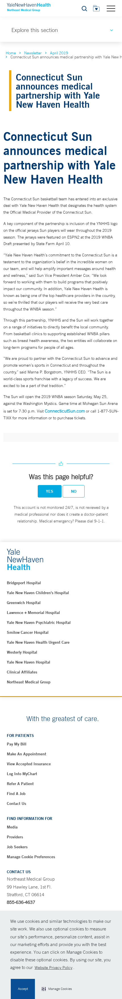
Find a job (16, 793)
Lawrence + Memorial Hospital (33, 612)
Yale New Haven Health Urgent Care (38, 642)
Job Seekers (17, 846)
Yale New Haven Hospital (28, 662)
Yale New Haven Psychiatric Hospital (39, 622)
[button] (57, 989)
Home (11, 53)
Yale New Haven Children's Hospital (38, 592)
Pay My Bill (16, 744)
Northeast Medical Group (29, 682)
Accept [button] (23, 989)
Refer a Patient (20, 783)
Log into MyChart (22, 773)
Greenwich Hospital (24, 602)
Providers (15, 836)
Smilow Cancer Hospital (28, 632)
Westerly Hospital (22, 652)
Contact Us (16, 803)
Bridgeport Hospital (24, 582)
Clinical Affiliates (22, 672)
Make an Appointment (26, 753)
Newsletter (33, 53)
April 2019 (59, 53)
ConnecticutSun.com (65, 411)
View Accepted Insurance (29, 763)
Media (12, 827)
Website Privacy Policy (53, 967)
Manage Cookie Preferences (31, 856)
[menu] (111, 8)
